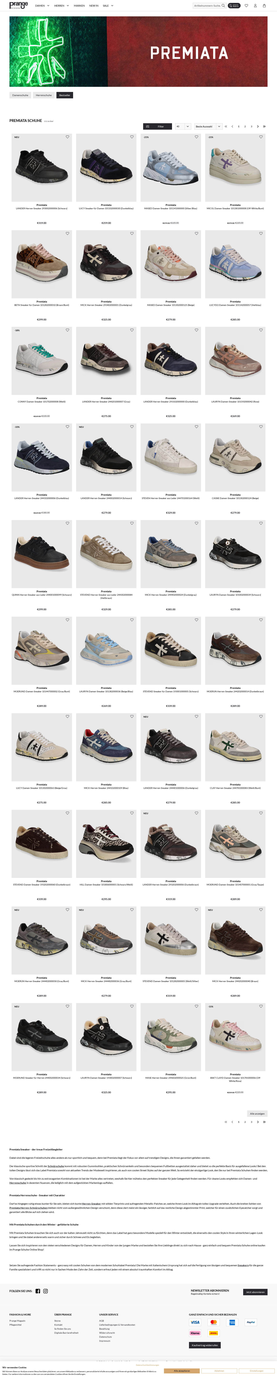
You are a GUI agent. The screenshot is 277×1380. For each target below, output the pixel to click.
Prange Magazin (17, 1320)
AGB (101, 1320)
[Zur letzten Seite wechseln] (264, 126)
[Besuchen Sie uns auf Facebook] (36, 1291)
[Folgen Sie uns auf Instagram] (44, 1291)
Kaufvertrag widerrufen (205, 1345)
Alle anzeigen (257, 1113)
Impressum (104, 1340)
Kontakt (58, 1324)
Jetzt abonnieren (255, 1292)
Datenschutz (105, 1336)
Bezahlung (104, 1328)
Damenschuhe (20, 95)
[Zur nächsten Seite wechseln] (258, 126)
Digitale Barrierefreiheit (66, 1332)
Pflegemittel (15, 1324)
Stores (57, 1320)
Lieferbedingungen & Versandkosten (117, 1324)
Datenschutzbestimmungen (147, 1365)
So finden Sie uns (62, 1328)
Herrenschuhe (44, 95)
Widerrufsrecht (107, 1332)
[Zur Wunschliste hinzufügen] (67, 137)
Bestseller (64, 95)
